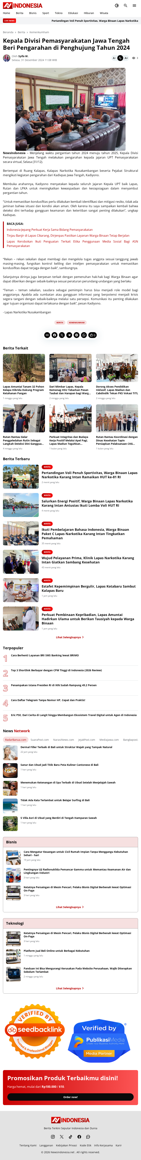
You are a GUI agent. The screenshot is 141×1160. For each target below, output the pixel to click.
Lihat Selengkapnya (68, 637)
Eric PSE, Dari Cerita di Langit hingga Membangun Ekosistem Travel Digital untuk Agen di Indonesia (74, 715)
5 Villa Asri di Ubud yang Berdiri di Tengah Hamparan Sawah (59, 818)
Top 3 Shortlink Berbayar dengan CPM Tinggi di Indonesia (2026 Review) (56, 670)
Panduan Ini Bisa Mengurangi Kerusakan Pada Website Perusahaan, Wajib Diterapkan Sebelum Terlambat (78, 970)
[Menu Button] (134, 5)
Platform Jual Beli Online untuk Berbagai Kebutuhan (57, 950)
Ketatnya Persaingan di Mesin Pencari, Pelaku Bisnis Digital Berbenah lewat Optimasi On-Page (77, 889)
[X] (62, 335)
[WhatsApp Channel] (88, 1136)
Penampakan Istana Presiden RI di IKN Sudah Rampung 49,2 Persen (54, 685)
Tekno (58, 13)
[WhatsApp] (84, 335)
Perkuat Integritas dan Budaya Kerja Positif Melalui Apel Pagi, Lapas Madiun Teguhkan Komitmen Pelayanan (68, 440)
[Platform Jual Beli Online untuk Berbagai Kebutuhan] (13, 956)
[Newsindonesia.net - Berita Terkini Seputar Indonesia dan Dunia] (23, 5)
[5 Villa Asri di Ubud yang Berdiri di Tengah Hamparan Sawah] (10, 823)
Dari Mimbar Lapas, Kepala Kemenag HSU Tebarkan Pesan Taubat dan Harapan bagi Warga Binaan (69, 390)
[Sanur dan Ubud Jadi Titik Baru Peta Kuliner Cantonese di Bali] (10, 770)
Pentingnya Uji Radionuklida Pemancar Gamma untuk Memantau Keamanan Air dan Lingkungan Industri (77, 871)
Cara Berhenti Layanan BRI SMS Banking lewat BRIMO (45, 655)
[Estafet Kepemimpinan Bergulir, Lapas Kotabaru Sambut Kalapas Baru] (21, 590)
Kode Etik (85, 1145)
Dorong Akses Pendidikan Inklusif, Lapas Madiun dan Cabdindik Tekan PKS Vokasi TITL (117, 390)
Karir (119, 1145)
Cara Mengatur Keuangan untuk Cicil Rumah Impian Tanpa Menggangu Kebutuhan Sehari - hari (76, 853)
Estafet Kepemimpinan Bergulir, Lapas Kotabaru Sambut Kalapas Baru (89, 588)
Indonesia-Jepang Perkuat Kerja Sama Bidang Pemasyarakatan (50, 230)
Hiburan (89, 13)
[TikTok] (70, 1136)
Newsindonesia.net (62, 1152)
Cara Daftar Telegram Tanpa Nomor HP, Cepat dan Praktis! (48, 700)
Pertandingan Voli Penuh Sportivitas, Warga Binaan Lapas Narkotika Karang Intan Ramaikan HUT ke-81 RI (90, 475)
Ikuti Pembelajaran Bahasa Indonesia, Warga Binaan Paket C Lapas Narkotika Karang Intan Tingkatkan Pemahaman (85, 533)
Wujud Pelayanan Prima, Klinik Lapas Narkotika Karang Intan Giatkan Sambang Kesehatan (88, 560)
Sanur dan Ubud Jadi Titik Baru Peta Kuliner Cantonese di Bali (59, 765)
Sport (45, 13)
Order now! (70, 1097)
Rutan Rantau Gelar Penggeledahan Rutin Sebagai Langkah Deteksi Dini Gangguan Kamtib (23, 440)
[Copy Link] (47, 335)
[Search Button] (125, 5)
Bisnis (33, 13)
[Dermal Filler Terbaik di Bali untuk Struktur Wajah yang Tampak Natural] (10, 753)
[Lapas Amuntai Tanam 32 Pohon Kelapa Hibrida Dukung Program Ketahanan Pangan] (24, 368)
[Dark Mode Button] (116, 5)
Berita (19, 13)
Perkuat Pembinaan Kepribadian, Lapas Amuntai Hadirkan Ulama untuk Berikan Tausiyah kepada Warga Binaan (88, 619)
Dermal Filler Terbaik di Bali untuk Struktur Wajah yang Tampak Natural (66, 747)
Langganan (46, 1145)
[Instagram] (53, 1136)
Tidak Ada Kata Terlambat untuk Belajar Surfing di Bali (55, 800)
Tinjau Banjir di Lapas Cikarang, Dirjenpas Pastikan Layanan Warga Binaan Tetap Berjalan (68, 236)
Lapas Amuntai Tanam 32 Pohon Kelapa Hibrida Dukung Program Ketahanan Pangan (23, 390)
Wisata (104, 13)
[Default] (120, 58)
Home (6, 13)
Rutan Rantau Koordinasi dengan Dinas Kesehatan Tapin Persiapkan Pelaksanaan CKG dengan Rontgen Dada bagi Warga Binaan (117, 440)
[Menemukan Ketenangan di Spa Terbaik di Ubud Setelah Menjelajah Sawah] (10, 788)
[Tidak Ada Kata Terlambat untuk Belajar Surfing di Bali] (10, 806)
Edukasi (73, 13)
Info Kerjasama (103, 1145)
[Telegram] (69, 335)
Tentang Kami (28, 1145)
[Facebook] (54, 335)
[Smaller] (114, 58)
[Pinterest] (76, 335)
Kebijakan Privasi (66, 1145)
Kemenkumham (76, 322)
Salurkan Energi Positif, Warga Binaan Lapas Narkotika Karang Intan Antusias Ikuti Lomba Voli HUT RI (87, 503)
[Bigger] (126, 58)
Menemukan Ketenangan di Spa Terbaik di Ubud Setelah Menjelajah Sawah (68, 782)
